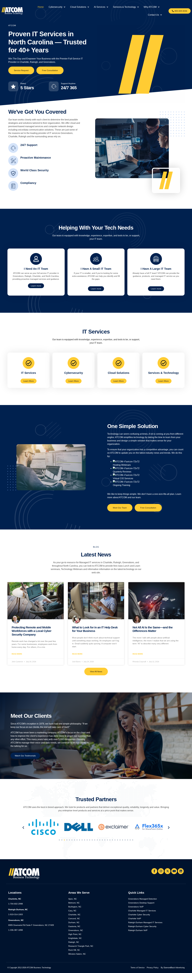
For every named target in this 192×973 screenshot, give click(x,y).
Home (41, 7)
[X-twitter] (167, 871)
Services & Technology (124, 7)
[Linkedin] (181, 871)
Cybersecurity (55, 7)
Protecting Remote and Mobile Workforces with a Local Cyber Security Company (31, 631)
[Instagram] (161, 871)
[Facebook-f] (154, 871)
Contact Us (153, 15)
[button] (23, 827)
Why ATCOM (150, 7)
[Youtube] (174, 871)
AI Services (99, 7)
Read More (17, 654)
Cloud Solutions (78, 7)
